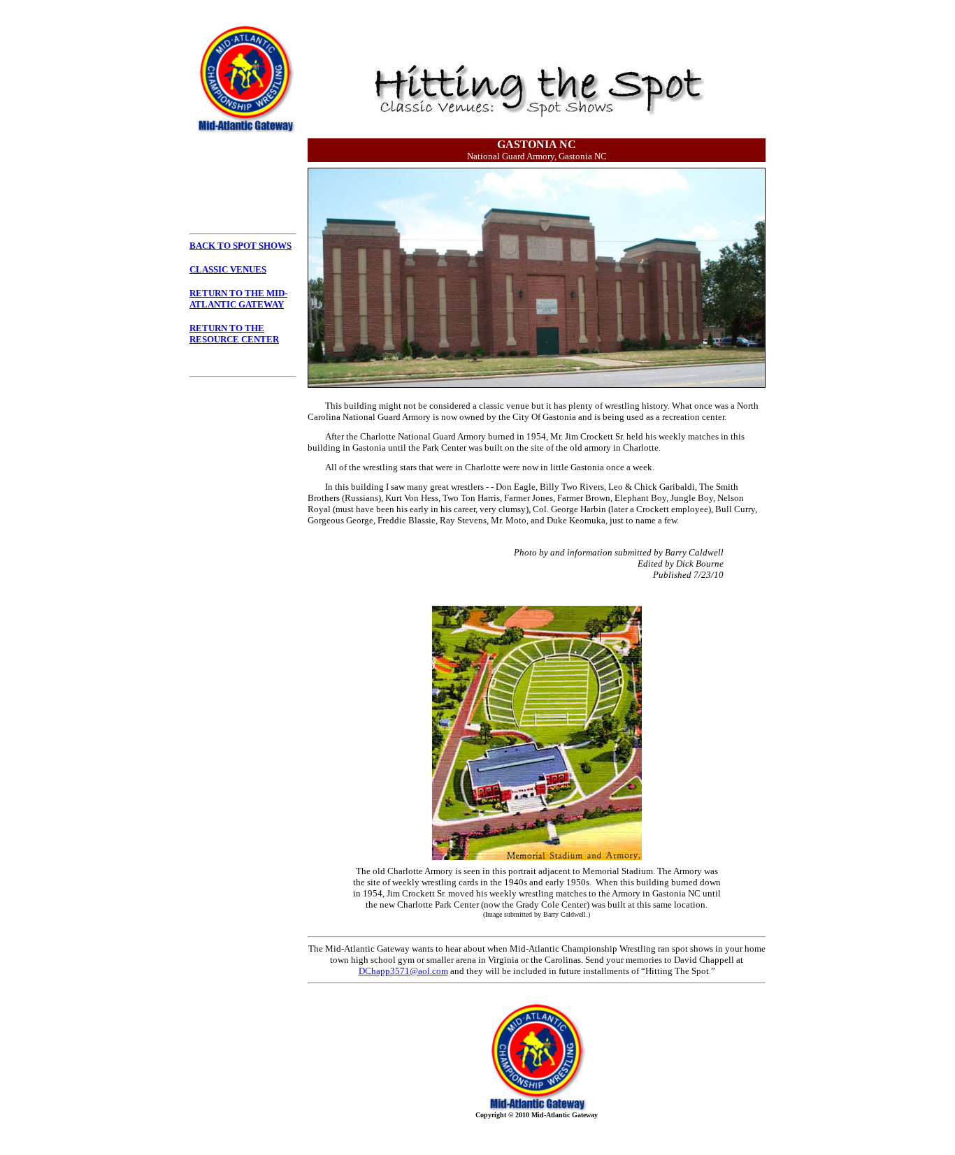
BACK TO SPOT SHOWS (240, 245)
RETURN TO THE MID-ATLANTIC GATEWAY (238, 299)
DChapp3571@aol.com (403, 971)
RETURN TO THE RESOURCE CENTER (234, 333)
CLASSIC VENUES (227, 269)
